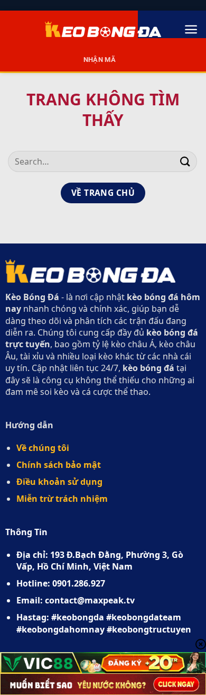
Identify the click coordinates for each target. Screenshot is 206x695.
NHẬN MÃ (99, 60)
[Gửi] (185, 161)
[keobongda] (103, 29)
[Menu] (191, 29)
